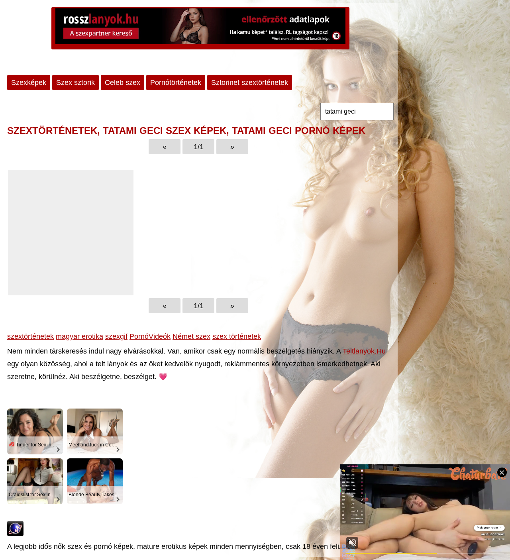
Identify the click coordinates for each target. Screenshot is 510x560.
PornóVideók (150, 336)
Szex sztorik (75, 82)
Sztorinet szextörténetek (249, 82)
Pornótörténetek (175, 82)
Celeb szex (122, 82)
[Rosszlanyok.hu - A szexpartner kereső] (200, 28)
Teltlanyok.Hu (364, 351)
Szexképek (28, 82)
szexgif (116, 336)
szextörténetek (30, 336)
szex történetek (236, 336)
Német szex (191, 336)
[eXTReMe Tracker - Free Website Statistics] (15, 534)
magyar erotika (79, 336)
